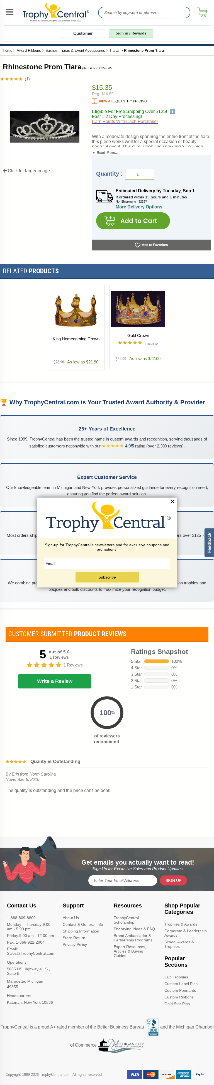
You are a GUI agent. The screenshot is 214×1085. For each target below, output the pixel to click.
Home (7, 50)
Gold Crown (138, 335)
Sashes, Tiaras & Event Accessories (75, 50)
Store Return (74, 938)
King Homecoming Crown (76, 338)
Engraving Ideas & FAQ (134, 929)
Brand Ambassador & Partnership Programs (133, 937)
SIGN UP (173, 880)
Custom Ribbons (179, 997)
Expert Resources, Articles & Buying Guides (130, 951)
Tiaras (115, 50)
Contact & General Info (83, 924)
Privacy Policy (75, 944)
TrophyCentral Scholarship (126, 920)
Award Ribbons (29, 50)
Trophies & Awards (180, 924)
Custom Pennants (180, 990)
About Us (71, 918)
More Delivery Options (139, 207)
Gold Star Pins (177, 1004)
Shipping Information (81, 931)
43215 (141, 201)
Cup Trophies (176, 977)
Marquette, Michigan (25, 981)
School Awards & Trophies (179, 944)
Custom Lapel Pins (181, 983)
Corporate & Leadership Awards (185, 933)
